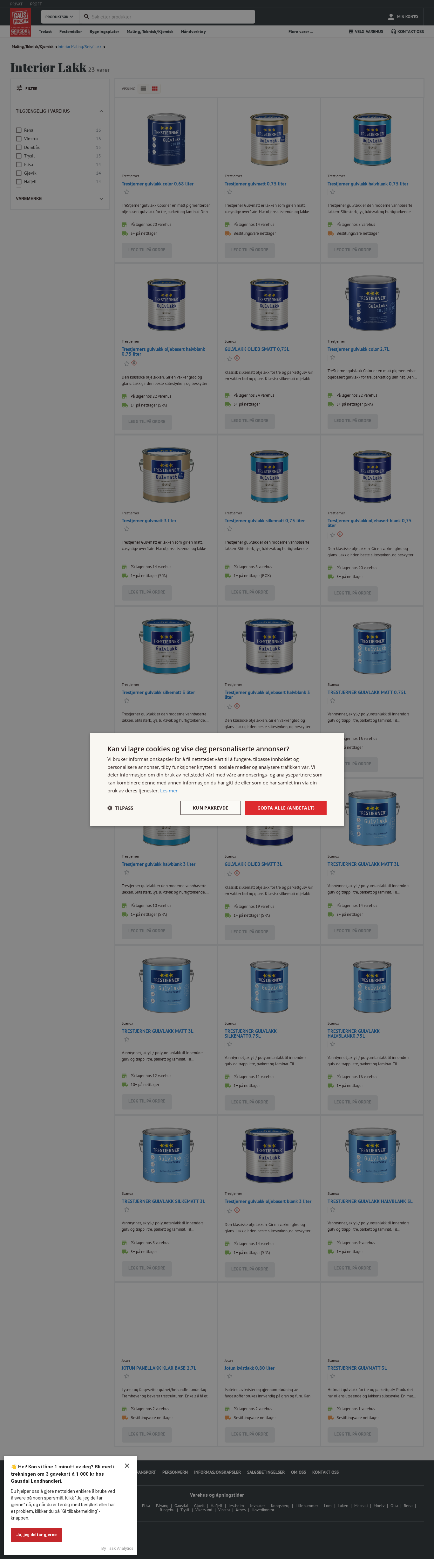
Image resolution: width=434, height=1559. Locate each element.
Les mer (169, 790)
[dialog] (217, 779)
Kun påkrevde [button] (210, 807)
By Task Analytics (117, 1548)
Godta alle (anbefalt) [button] (286, 807)
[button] (120, 807)
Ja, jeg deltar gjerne (36, 1534)
